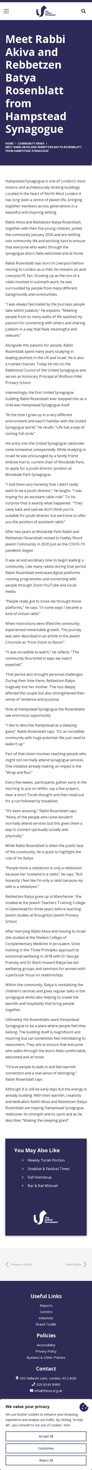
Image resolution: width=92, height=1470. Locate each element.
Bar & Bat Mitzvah (43, 1185)
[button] (6, 11)
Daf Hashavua (39, 1177)
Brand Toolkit (46, 1324)
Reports (46, 1305)
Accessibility (46, 1345)
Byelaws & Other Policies (46, 1357)
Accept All (46, 1436)
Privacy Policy (46, 1351)
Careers (46, 1311)
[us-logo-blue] (45, 11)
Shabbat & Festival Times (49, 1168)
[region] (46, 1434)
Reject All (46, 1460)
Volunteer (46, 1318)
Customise (46, 1448)
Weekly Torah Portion (46, 1160)
